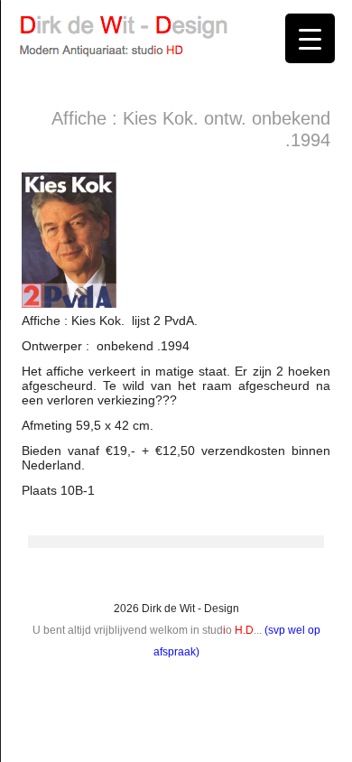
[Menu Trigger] (310, 38)
